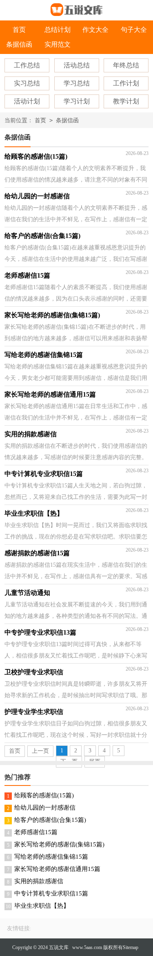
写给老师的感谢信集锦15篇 (51, 856)
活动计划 (27, 101)
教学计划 (126, 101)
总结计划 (57, 29)
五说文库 (59, 947)
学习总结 (77, 83)
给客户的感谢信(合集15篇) (50, 820)
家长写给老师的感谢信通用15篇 (57, 869)
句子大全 (134, 29)
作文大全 (95, 29)
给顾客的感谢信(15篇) (44, 795)
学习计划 (77, 101)
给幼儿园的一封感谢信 (44, 807)
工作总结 (27, 65)
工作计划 (126, 83)
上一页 (40, 751)
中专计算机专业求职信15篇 (51, 893)
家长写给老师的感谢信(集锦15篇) (59, 844)
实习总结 (27, 83)
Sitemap (130, 947)
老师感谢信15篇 (36, 832)
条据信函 (19, 44)
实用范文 (57, 44)
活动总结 (77, 65)
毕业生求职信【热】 (41, 905)
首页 (19, 29)
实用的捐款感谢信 (38, 881)
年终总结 (126, 65)
